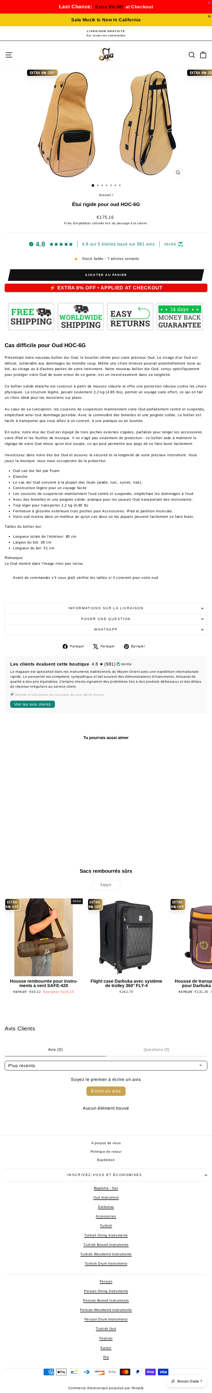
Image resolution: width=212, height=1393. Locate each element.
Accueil (105, 195)
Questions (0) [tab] (157, 1049)
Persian (106, 1281)
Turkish (106, 1226)
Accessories (106, 1216)
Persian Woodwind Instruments (106, 1310)
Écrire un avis (106, 1091)
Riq (106, 1357)
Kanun (105, 1348)
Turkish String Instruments (106, 1235)
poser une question (106, 619)
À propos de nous (106, 1143)
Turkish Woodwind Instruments (105, 1254)
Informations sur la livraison (106, 608)
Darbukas (106, 1207)
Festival (105, 1338)
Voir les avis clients (32, 704)
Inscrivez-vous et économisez (104, 1175)
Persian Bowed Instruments (106, 1300)
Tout (106, 885)
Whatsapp (106, 629)
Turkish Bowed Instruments (105, 1245)
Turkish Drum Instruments (106, 1263)
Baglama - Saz (106, 1188)
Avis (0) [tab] (55, 1049)
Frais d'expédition (77, 223)
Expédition (106, 1160)
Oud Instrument (106, 1197)
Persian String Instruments (106, 1291)
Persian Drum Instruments (106, 1319)
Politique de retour (106, 1152)
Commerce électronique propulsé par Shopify (106, 1388)
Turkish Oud (106, 1329)
